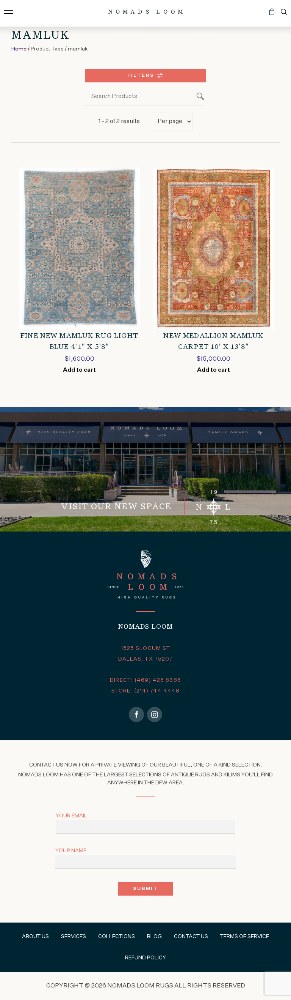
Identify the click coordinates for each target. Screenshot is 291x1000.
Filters (141, 75)
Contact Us (191, 936)
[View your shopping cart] (271, 15)
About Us (35, 936)
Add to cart (79, 370)
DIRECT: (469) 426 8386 (145, 680)
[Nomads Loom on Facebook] (136, 714)
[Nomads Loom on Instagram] (154, 714)
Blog (154, 936)
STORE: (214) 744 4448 (145, 691)
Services (73, 936)
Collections (116, 936)
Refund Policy (145, 958)
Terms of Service (244, 936)
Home (19, 49)
